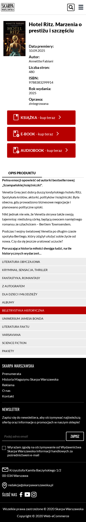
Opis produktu (22, 173)
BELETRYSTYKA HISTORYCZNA (23, 310)
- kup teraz (38, 117)
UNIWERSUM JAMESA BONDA (22, 318)
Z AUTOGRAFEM (13, 286)
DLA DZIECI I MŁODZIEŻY (19, 294)
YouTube (27, 494)
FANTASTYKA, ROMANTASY (21, 278)
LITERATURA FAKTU (15, 326)
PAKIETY (8, 351)
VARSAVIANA (11, 334)
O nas (6, 390)
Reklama (8, 385)
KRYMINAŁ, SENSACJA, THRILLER (25, 270)
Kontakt (8, 396)
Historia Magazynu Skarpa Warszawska (30, 379)
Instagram (34, 494)
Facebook (21, 494)
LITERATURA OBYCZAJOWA (21, 261)
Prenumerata (11, 374)
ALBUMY (8, 302)
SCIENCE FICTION (14, 343)
